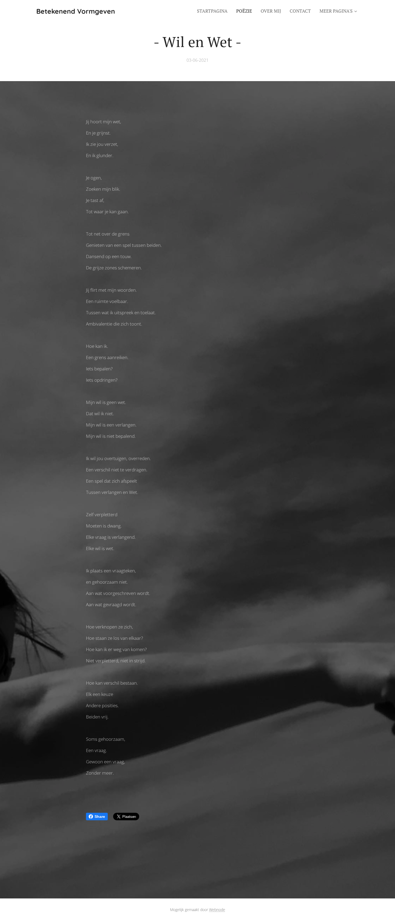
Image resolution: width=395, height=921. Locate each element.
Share (100, 816)
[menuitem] (214, 11)
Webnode (217, 909)
